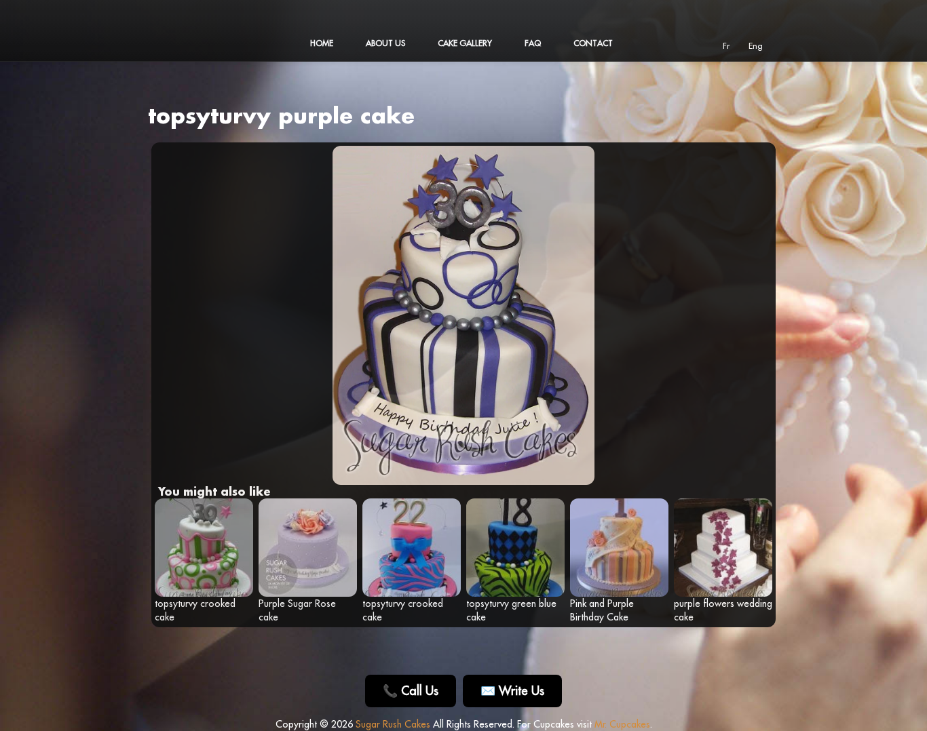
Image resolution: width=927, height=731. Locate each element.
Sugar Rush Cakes (393, 724)
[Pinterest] (704, 45)
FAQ (533, 43)
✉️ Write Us (512, 690)
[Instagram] (685, 45)
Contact (593, 43)
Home (321, 43)
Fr (726, 46)
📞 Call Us (410, 690)
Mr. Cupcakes (622, 724)
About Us (385, 43)
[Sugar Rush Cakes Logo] (195, 54)
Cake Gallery (465, 43)
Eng (756, 46)
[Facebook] (666, 45)
